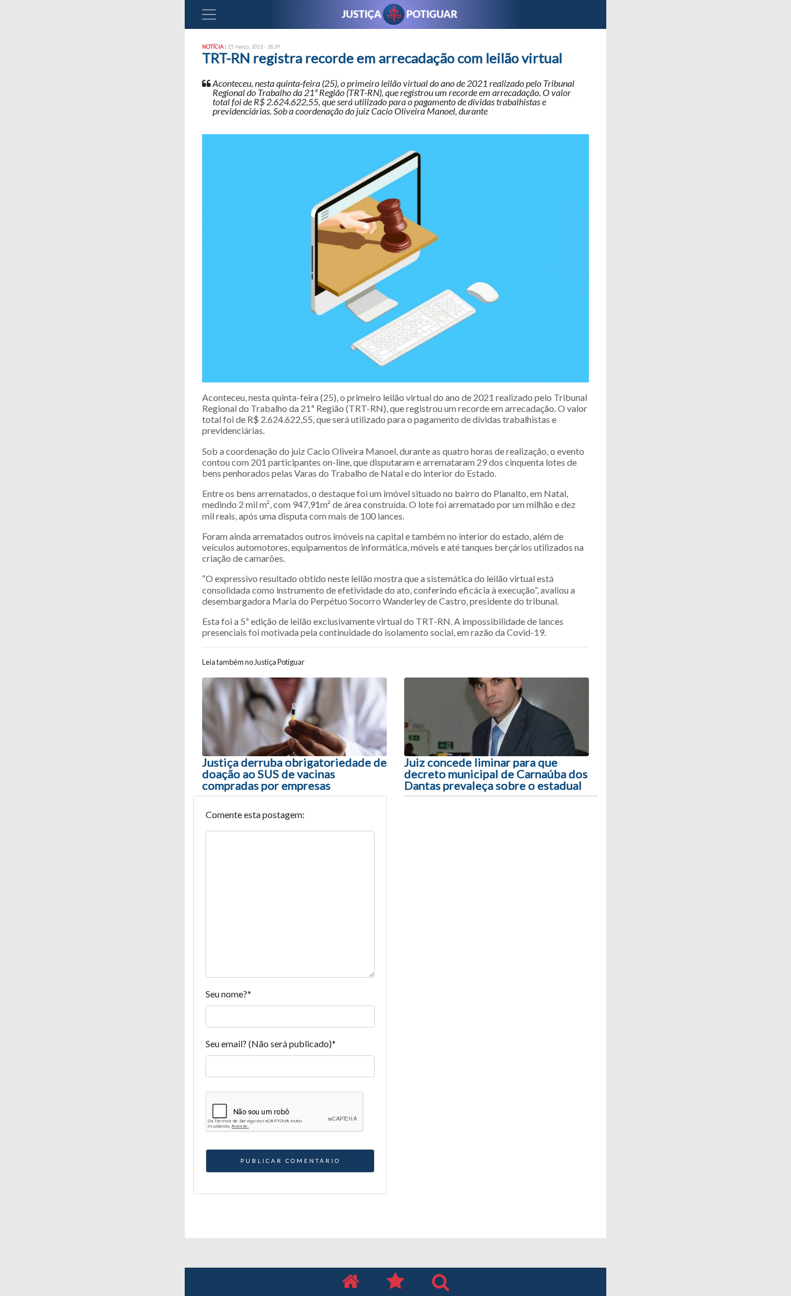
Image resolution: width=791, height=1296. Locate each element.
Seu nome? (228, 993)
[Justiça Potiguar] (350, 1281)
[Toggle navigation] (209, 14)
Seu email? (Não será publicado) (271, 1043)
